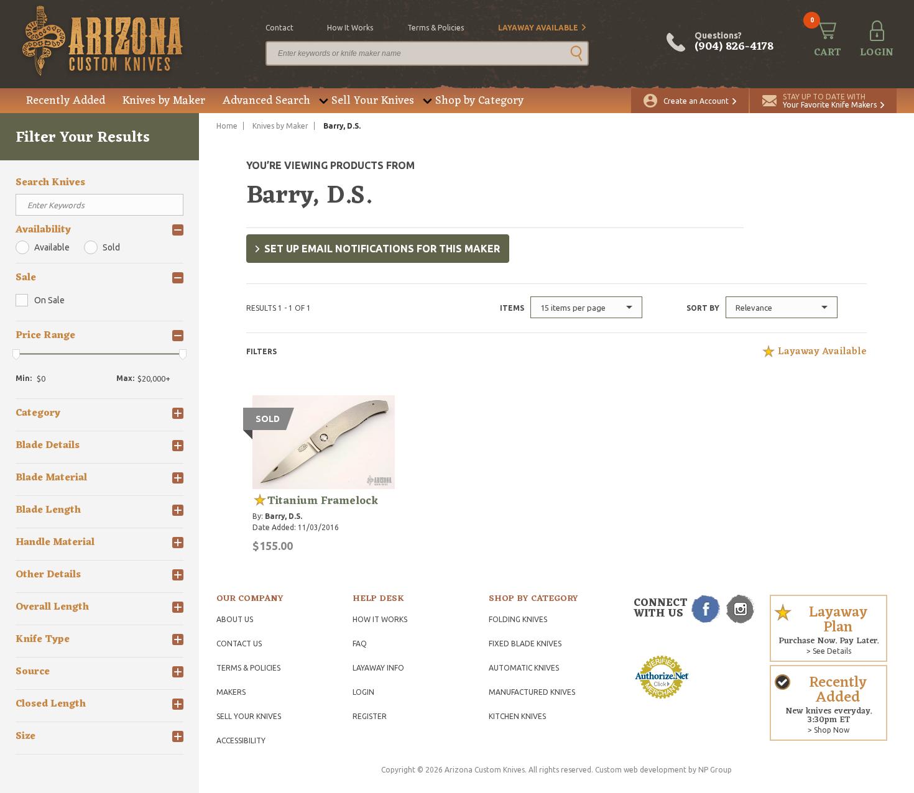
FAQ (360, 643)
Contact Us (239, 643)
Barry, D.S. (283, 516)
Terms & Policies (248, 668)
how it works (350, 28)
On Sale (49, 300)
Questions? (734, 42)
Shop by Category (479, 101)
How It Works (380, 619)
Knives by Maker (163, 101)
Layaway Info (378, 668)
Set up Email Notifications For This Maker (382, 248)
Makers (231, 692)
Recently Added (65, 101)
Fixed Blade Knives (525, 643)
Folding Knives (518, 619)
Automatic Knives (524, 668)
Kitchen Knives (517, 716)
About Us (234, 619)
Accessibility (240, 740)
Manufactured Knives (532, 692)
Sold (111, 247)
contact (279, 28)
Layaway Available (538, 28)
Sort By (702, 308)
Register (370, 716)
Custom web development (640, 770)
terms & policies (435, 28)
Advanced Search (266, 101)
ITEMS (512, 308)
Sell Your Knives (372, 101)
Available (52, 247)
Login (363, 692)
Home (227, 126)
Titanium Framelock (322, 501)
